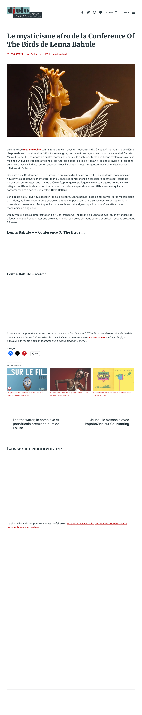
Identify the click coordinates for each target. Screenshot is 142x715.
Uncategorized (59, 54)
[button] (111, 12)
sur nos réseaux (98, 337)
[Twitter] (88, 12)
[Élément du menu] (82, 12)
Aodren (37, 54)
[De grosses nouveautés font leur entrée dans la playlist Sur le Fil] (27, 379)
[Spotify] (100, 12)
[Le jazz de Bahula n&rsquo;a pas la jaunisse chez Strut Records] (113, 379)
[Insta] (94, 12)
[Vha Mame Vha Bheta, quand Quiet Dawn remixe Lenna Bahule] (70, 379)
